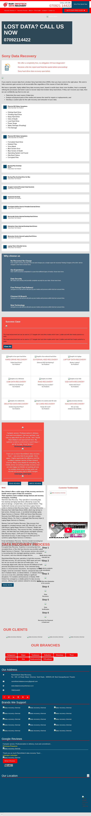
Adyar (23, 655)
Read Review (14, 483)
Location (44, 10)
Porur (72, 655)
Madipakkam (11, 659)
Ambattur (47, 655)
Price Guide (37, 10)
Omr (23, 659)
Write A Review (9, 761)
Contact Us (51, 10)
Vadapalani (11, 655)
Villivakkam (47, 659)
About (30, 10)
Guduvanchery (35, 659)
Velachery (59, 655)
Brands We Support (14, 702)
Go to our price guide (75, 10)
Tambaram (35, 655)
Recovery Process (22, 10)
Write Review (35, 483)
